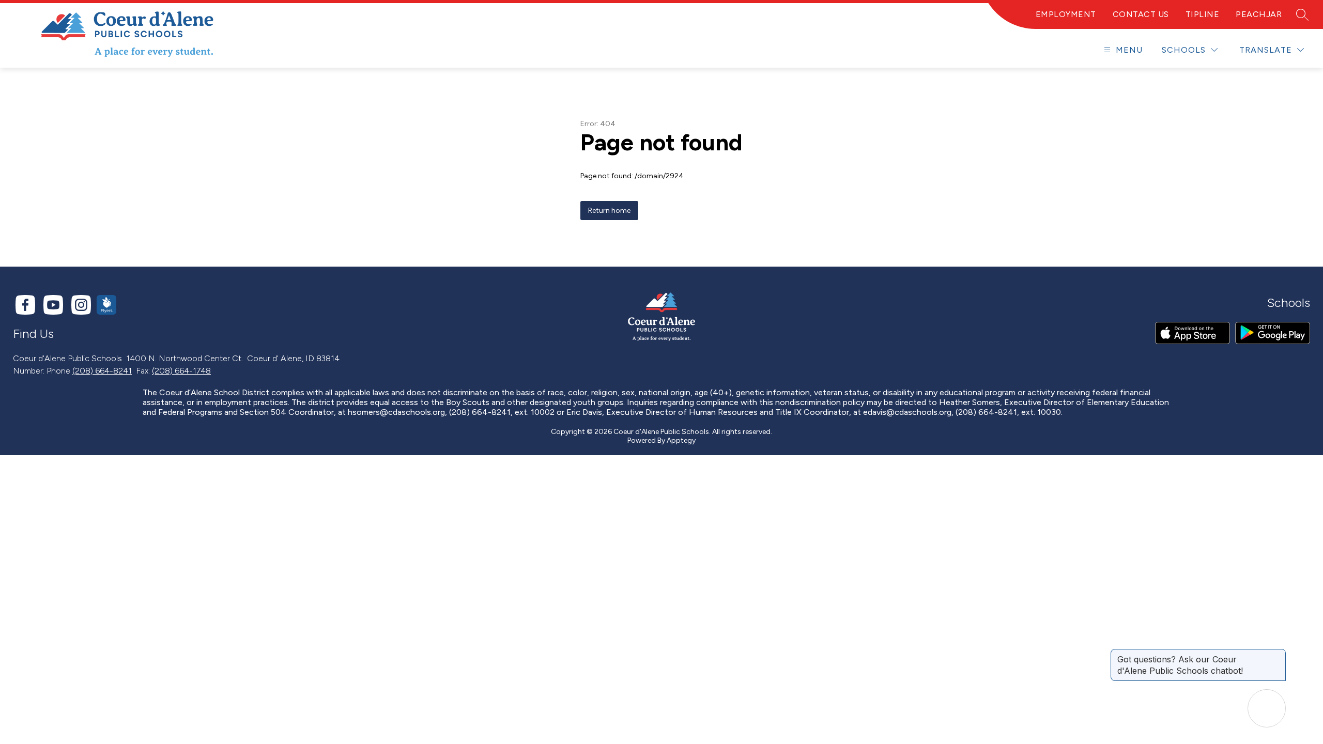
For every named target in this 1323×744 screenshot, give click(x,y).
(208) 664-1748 (181, 371)
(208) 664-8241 (102, 371)
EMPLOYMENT (1066, 14)
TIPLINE (1203, 14)
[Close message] (1277, 654)
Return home (609, 210)
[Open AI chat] (1266, 708)
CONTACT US (1141, 14)
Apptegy (681, 440)
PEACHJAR (1259, 14)
